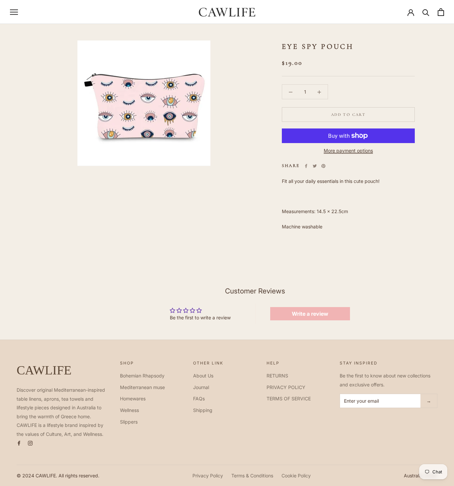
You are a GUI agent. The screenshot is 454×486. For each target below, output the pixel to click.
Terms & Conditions (252, 475)
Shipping (202, 410)
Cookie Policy (296, 475)
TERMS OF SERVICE (289, 398)
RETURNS (277, 375)
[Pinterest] (323, 166)
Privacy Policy (207, 475)
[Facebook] (306, 166)
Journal (201, 387)
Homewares (133, 398)
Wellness (129, 410)
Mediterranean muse (142, 387)
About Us (203, 375)
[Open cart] (441, 12)
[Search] (425, 12)
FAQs (199, 398)
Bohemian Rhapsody (142, 375)
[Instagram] (30, 442)
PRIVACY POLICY (286, 387)
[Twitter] (315, 166)
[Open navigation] (14, 12)
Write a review (310, 313)
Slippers (129, 422)
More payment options (348, 150)
